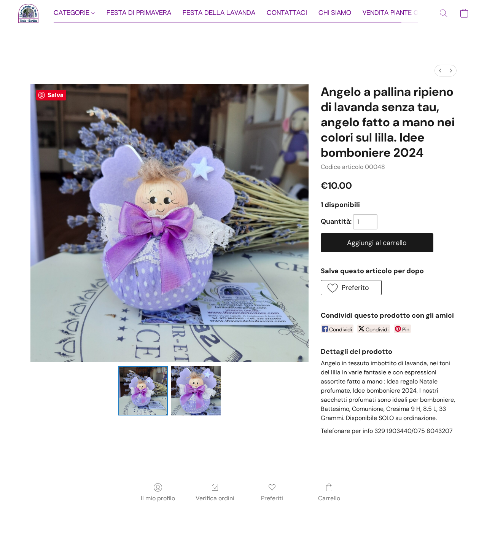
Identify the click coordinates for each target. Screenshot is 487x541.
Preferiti (272, 498)
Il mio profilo (158, 498)
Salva (56, 95)
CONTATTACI (287, 13)
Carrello (329, 498)
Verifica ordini (215, 498)
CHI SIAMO (334, 13)
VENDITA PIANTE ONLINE (399, 13)
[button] (28, 13)
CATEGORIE (72, 13)
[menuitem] (440, 70)
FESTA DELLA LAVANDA (219, 13)
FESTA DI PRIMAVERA (139, 13)
